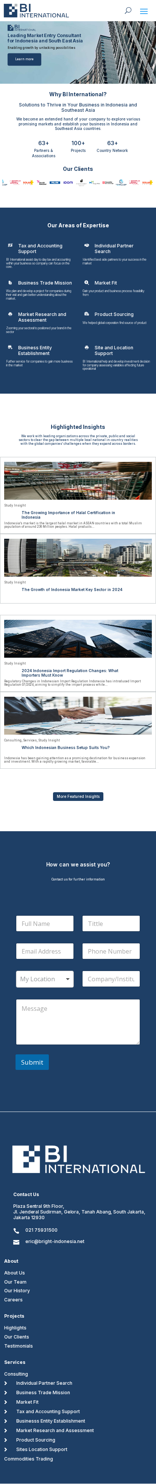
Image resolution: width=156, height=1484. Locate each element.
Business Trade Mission (43, 1392)
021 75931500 (41, 1230)
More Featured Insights (78, 796)
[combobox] (45, 979)
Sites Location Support (41, 1449)
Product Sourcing (35, 1440)
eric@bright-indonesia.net (54, 1241)
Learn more (24, 59)
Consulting (13, 740)
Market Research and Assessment (55, 1430)
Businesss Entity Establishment (50, 1421)
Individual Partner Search (44, 1383)
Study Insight (15, 505)
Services (30, 740)
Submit (32, 1062)
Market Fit (27, 1402)
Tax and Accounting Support (48, 1411)
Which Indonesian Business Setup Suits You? (66, 747)
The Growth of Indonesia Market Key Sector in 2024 (72, 589)
